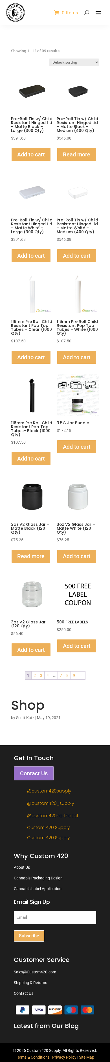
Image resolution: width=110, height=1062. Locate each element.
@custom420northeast (52, 815)
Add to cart (31, 154)
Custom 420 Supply (48, 827)
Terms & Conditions (33, 1057)
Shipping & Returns (30, 982)
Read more (76, 154)
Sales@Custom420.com (35, 972)
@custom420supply (49, 791)
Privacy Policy (64, 1057)
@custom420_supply (50, 803)
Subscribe (29, 935)
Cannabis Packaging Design (38, 878)
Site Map (86, 1057)
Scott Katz (25, 717)
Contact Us (34, 773)
